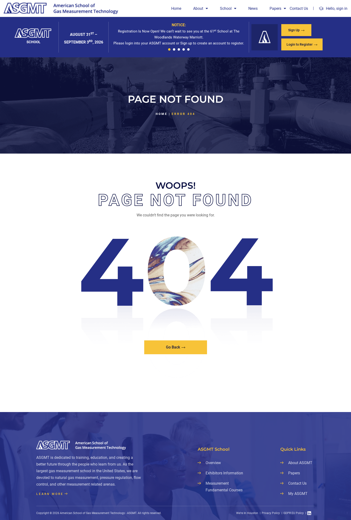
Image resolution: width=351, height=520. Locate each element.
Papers (275, 8)
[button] (169, 49)
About (198, 8)
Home (176, 8)
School (226, 8)
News (253, 8)
